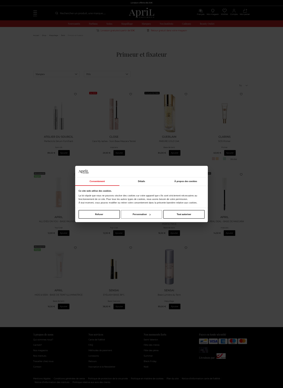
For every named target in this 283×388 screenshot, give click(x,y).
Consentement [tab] (97, 181)
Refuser (99, 214)
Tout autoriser (184, 214)
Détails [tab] (141, 181)
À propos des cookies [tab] (185, 181)
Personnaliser (140, 214)
